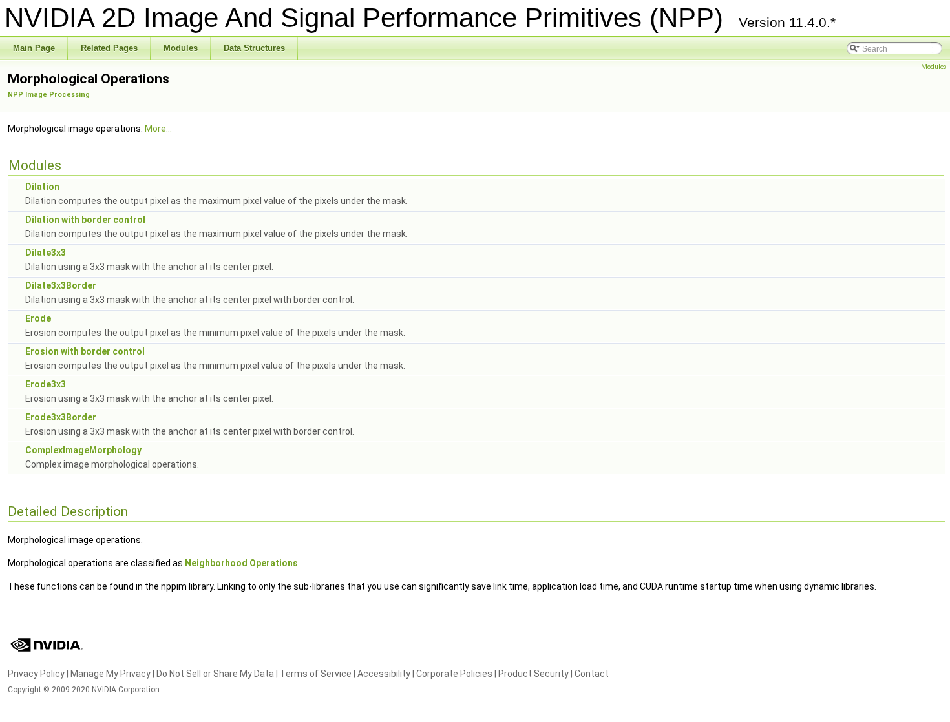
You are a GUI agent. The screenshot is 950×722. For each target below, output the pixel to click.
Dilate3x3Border (60, 285)
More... (158, 128)
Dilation (42, 186)
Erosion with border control (85, 351)
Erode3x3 (45, 384)
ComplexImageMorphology (83, 450)
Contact (592, 673)
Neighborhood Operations (241, 563)
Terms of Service (316, 673)
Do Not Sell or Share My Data (215, 673)
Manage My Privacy (110, 673)
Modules (934, 67)
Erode (38, 318)
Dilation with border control (85, 219)
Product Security (533, 673)
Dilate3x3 (45, 252)
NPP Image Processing (49, 94)
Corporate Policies (454, 673)
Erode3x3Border (60, 417)
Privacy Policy (36, 673)
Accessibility (383, 673)
